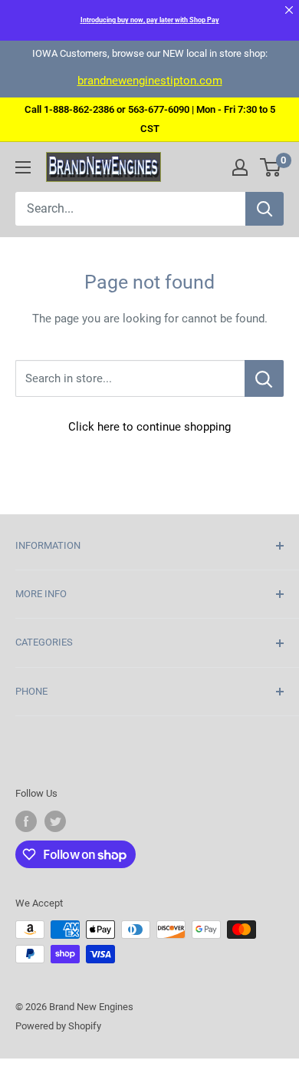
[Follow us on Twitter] (55, 821)
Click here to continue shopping (149, 427)
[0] (271, 167)
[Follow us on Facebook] (26, 821)
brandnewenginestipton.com (149, 81)
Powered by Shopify (58, 1026)
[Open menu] (23, 167)
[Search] (264, 209)
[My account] (240, 167)
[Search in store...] (264, 378)
